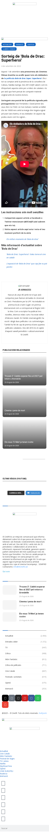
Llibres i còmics (9, 49)
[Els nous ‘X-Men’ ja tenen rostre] (24, 434)
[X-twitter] (5, 698)
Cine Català (25, 671)
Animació (19, 45)
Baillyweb (43, 713)
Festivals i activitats (25, 677)
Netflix (2, 763)
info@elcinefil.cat (20, 566)
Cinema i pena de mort (15, 410)
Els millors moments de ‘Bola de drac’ (23, 239)
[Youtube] (25, 698)
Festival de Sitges (7, 758)
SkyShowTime (6, 766)
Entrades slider (25, 641)
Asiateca (31, 45)
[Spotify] (38, 698)
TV (25, 647)
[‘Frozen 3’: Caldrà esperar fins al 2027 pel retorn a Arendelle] (24, 371)
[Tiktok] (11, 698)
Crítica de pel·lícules (25, 665)
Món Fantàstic (25, 659)
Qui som (6, 571)
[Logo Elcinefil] (24, 12)
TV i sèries (4, 761)
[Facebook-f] (31, 698)
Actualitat (7, 45)
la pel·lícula (22, 78)
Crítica (25, 653)
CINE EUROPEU (6, 771)
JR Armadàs (24, 290)
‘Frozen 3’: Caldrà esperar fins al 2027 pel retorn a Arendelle (32, 589)
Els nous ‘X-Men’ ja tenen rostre (19, 442)
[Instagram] (18, 698)
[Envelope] (5, 704)
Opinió (25, 682)
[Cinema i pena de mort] (24, 402)
